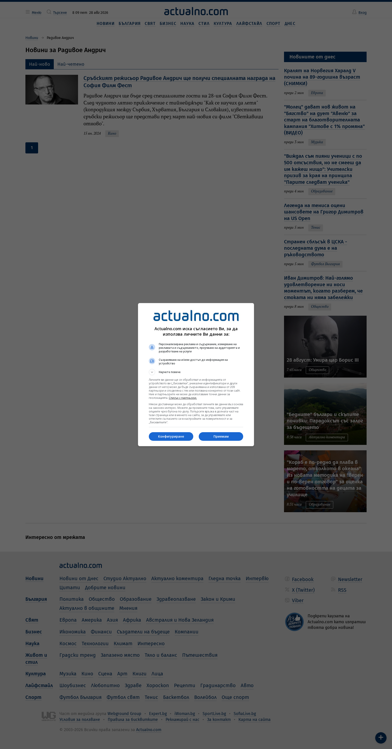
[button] (196, 372)
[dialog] (196, 374)
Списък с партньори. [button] (183, 398)
